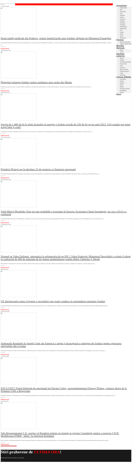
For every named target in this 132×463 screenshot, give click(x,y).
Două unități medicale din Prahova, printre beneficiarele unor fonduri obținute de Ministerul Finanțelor (56, 38)
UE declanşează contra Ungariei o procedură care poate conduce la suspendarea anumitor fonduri (53, 301)
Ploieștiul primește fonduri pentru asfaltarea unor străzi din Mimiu (36, 82)
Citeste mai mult (5, 48)
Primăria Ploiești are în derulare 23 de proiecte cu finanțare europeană (38, 169)
